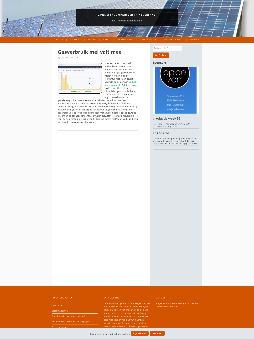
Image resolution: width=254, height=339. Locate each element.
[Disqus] (101, 173)
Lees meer (157, 333)
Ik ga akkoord (139, 333)
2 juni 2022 (63, 57)
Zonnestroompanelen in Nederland (127, 14)
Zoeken (162, 55)
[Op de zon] (176, 112)
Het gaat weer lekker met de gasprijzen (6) (72, 321)
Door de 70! (57, 305)
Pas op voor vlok (59, 327)
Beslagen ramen (60, 310)
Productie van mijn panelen (121, 83)
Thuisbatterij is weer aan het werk (68, 316)
